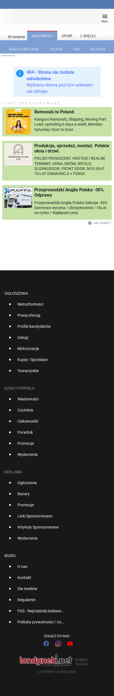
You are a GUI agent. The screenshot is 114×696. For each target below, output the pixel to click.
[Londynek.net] (54, 19)
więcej (87, 36)
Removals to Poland (54, 112)
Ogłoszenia (16, 293)
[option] (54, 306)
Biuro (10, 555)
